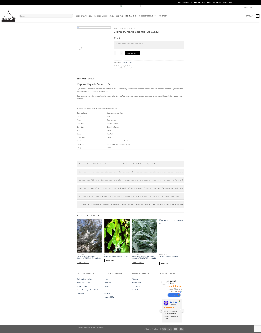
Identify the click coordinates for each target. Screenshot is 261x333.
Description (81, 79)
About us (135, 279)
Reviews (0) (92, 79)
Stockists (135, 290)
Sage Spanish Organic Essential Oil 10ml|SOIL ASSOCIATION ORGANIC (144, 257)
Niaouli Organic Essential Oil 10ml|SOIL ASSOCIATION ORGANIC (89, 257)
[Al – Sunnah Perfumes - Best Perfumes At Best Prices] (9, 15)
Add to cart (132, 53)
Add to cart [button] (83, 262)
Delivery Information (84, 279)
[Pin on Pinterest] (126, 66)
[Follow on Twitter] (258, 7)
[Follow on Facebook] (254, 7)
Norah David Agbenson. (175, 302)
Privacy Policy (82, 286)
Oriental (119, 16)
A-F (122, 62)
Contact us (136, 286)
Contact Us (163, 16)
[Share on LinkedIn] (130, 66)
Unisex (105, 16)
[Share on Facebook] (115, 66)
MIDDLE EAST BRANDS (147, 16)
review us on (173, 295)
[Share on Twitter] (119, 66)
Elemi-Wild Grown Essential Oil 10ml (116, 256)
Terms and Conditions (84, 283)
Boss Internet (156, 329)
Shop (122, 28)
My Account (136, 283)
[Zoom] (80, 48)
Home (77, 16)
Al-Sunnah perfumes (172, 282)
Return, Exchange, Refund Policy (88, 290)
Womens (97, 16)
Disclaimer (81, 293)
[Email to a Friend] (123, 66)
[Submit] (71, 16)
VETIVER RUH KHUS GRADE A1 (169, 256)
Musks (111, 16)
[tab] (81, 79)
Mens (90, 16)
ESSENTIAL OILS (130, 16)
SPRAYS (84, 16)
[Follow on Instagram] (256, 7)
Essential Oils (109, 297)
